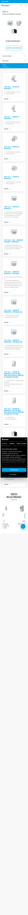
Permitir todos (14, 470)
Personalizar (13, 474)
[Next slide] (23, 526)
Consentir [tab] (4, 443)
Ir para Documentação (13, 41)
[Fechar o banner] (25, 439)
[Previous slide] (5, 526)
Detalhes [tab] (12, 443)
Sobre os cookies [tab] (21, 443)
